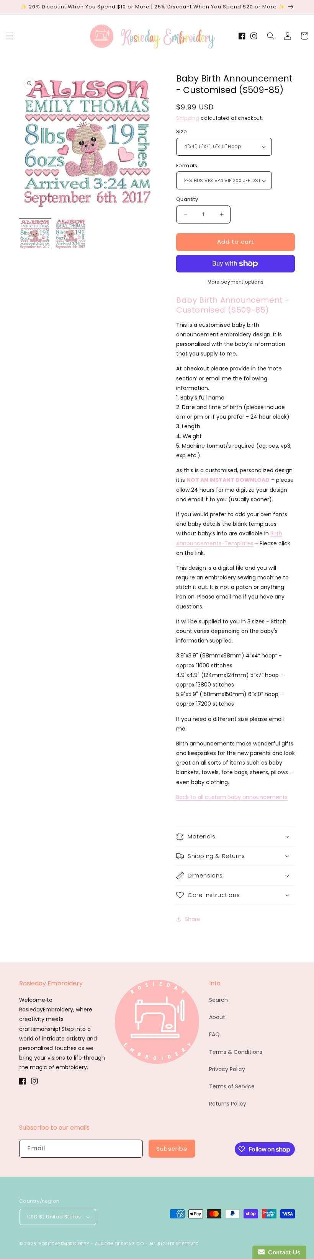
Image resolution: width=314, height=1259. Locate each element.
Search (218, 1000)
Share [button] (192, 919)
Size (181, 131)
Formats (187, 165)
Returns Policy (227, 1103)
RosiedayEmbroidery (64, 1244)
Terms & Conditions (235, 1052)
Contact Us (283, 1252)
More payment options (236, 282)
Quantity (187, 199)
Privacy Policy (227, 1069)
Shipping (188, 118)
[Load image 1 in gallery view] (35, 234)
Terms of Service (232, 1086)
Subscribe (172, 1149)
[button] (9, 36)
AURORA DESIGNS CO (119, 1244)
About (217, 1017)
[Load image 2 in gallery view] (71, 234)
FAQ (214, 1034)
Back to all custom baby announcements (232, 797)
